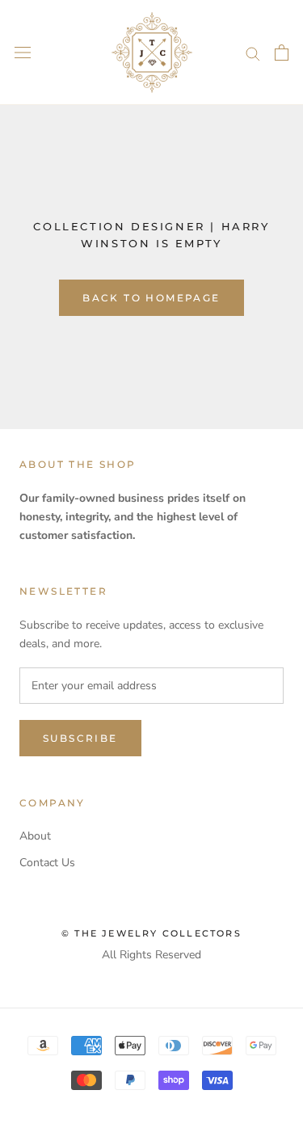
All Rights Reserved (151, 954)
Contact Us (47, 862)
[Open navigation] (23, 53)
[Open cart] (281, 52)
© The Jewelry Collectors (151, 933)
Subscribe (80, 738)
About (35, 836)
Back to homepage (151, 298)
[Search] (253, 53)
